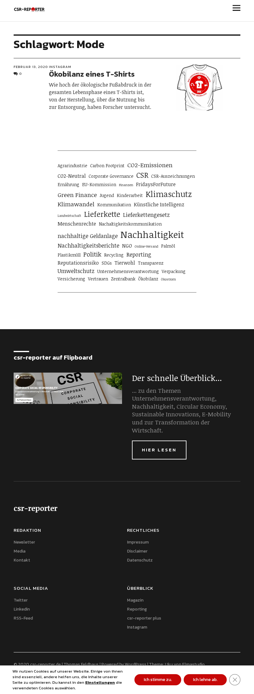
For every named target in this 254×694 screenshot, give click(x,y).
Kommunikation (114, 205)
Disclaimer (137, 551)
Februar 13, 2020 (31, 66)
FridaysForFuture (156, 184)
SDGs (107, 263)
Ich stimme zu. (158, 679)
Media (19, 551)
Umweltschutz (76, 271)
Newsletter (24, 542)
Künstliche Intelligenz (159, 204)
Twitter (21, 600)
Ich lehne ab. (205, 679)
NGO (127, 245)
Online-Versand (146, 246)
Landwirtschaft (69, 215)
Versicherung (71, 279)
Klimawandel (76, 204)
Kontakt (22, 560)
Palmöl (168, 246)
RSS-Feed (23, 618)
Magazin (135, 600)
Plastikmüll (69, 255)
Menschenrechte (77, 223)
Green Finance (77, 194)
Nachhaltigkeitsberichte (88, 245)
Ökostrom (168, 279)
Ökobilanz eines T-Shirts (92, 74)
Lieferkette (102, 214)
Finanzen (126, 185)
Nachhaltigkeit (152, 234)
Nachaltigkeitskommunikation (130, 224)
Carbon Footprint (107, 165)
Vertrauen (98, 279)
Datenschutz (140, 560)
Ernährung (68, 184)
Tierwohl (125, 262)
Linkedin (22, 609)
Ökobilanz (148, 279)
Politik (92, 254)
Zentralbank (123, 279)
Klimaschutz (169, 194)
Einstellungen (100, 682)
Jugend (107, 195)
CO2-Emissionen (150, 165)
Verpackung (174, 271)
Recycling (114, 255)
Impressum (138, 542)
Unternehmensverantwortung (128, 271)
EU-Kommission (99, 184)
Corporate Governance (111, 176)
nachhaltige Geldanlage (88, 236)
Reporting (138, 254)
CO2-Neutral (72, 175)
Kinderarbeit (130, 195)
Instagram (60, 66)
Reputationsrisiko (78, 262)
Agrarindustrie (72, 165)
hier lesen (159, 449)
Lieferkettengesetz (146, 214)
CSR (142, 175)
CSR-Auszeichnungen (173, 176)
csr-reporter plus (144, 618)
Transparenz (151, 263)
